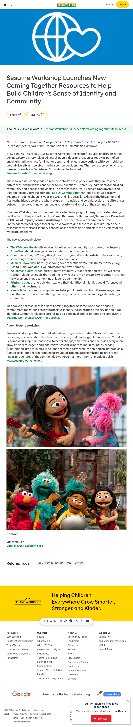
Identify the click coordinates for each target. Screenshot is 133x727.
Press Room (31, 129)
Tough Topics (13, 645)
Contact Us (73, 666)
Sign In (110, 4)
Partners (72, 649)
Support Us (104, 632)
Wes (69, 562)
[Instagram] (60, 621)
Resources (12, 632)
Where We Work (45, 645)
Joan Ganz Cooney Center (50, 678)
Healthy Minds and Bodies (19, 641)
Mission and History (78, 636)
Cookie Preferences (21, 721)
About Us (12, 129)
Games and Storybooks (18, 653)
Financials (73, 645)
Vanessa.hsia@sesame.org (24, 546)
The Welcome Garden (24, 247)
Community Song (21, 255)
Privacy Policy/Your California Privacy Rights (32, 714)
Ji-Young (79, 562)
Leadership (73, 641)
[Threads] (82, 621)
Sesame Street (44, 666)
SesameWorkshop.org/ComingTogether (32, 318)
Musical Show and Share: (27, 263)
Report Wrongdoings (35, 718)
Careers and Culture (78, 662)
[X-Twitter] (76, 621)
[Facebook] (70, 621)
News (71, 653)
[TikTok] (65, 621)
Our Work (42, 632)
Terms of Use (18, 718)
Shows (40, 636)
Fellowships (43, 653)
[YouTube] (87, 621)
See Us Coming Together (68, 193)
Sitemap (72, 678)
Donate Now (104, 636)
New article (18, 290)
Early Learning (13, 636)
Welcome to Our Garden (26, 271)
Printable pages (21, 282)
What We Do (43, 641)
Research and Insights (48, 649)
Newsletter (12, 657)
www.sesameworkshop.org (24, 360)
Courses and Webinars (18, 649)
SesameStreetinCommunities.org (29, 173)
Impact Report (105, 649)
